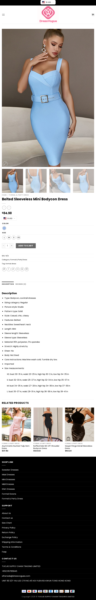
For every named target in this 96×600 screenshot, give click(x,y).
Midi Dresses (8, 484)
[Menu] (3, 15)
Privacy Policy (8, 527)
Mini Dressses (8, 479)
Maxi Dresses (8, 474)
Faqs (4, 551)
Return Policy (8, 532)
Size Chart (7, 522)
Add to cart (25, 245)
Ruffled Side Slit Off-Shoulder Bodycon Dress (46, 447)
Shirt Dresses (8, 489)
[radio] (4, 228)
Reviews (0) (21, 284)
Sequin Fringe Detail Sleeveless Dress (78, 447)
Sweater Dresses (10, 469)
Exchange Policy (10, 537)
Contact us (7, 518)
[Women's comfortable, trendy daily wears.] (48, 14)
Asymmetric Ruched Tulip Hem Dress (16, 447)
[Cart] (93, 14)
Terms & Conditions (11, 546)
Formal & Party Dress (19, 195)
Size (4, 233)
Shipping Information (12, 542)
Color (5, 223)
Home (4, 195)
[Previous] (7, 98)
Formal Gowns (9, 493)
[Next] (89, 98)
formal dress (11, 264)
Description (8, 284)
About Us (6, 513)
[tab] (8, 284)
